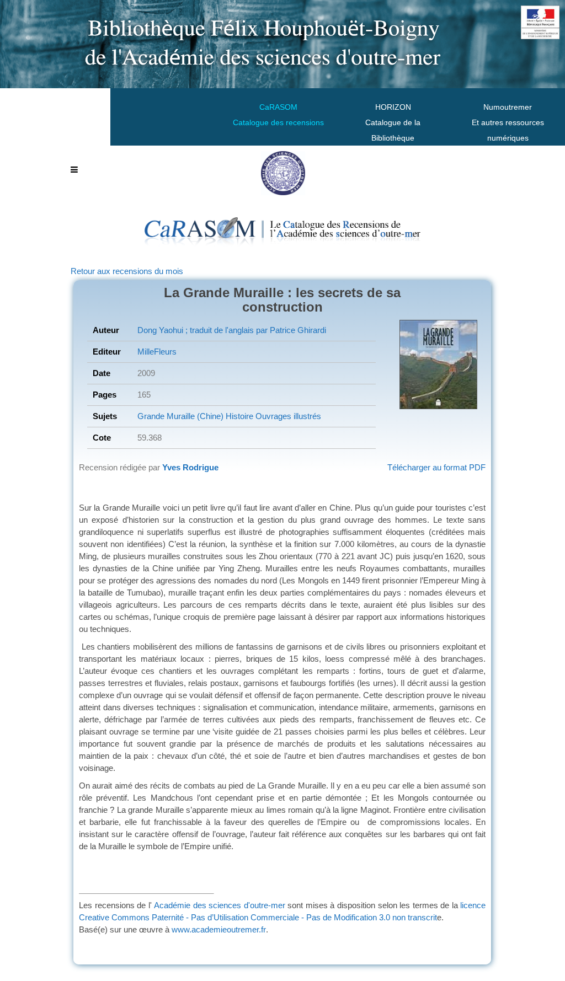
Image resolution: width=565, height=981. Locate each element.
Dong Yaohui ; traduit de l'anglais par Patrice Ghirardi (231, 330)
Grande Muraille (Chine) (180, 416)
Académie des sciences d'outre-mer (219, 905)
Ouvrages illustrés (287, 416)
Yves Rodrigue (190, 467)
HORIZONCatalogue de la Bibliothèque (392, 122)
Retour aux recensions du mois (127, 271)
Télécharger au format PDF (436, 467)
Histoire (238, 416)
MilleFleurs (157, 351)
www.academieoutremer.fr (219, 929)
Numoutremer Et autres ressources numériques (508, 122)
